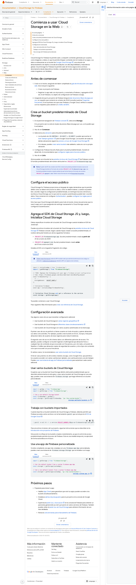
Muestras (29, 553)
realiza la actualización (49, 261)
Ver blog (53, 549)
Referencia (73, 12)
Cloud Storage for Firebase (30, 8)
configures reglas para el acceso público (71, 152)
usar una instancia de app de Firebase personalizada (54, 360)
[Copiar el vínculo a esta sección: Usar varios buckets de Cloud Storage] (75, 368)
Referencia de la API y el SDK (35, 550)
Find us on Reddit (56, 552)
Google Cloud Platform (79, 570)
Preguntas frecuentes (77, 173)
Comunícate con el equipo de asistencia (84, 547)
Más (60, 2)
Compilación (23, 2)
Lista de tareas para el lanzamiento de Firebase (60, 513)
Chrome (57, 570)
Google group (80, 554)
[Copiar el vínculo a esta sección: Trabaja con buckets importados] (69, 408)
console (60, 121)
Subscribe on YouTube (57, 558)
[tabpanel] (62, 277)
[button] (11, 29)
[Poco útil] (92, 17)
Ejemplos (83, 12)
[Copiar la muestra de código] (92, 265)
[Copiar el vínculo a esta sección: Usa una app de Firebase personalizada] (76, 444)
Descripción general (8, 12)
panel (55, 503)
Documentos (49, 2)
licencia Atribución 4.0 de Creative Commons (84, 528)
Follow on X (54, 555)
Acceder (131, 2)
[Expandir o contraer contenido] (43, 32)
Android (49, 570)
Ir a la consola (121, 2)
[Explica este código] (86, 265)
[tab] (36, 253)
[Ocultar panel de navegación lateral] (22, 582)
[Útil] (90, 17)
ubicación (48, 133)
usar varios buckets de (68, 352)
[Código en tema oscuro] (89, 265)
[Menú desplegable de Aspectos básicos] (32, 12)
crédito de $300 (63, 105)
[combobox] (80, 2)
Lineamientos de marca (83, 560)
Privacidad (39, 581)
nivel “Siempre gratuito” (46, 139)
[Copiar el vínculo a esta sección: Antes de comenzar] (59, 79)
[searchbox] (12, 17)
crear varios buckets (59, 144)
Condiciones (30, 581)
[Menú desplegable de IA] (39, 12)
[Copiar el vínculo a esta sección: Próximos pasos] (54, 483)
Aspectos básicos (24, 12)
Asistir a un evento (56, 561)
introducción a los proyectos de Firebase (45, 430)
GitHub (29, 559)
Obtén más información (43, 258)
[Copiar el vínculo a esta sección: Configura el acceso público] (70, 182)
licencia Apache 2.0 (55, 530)
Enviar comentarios (86, 22)
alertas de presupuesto (53, 497)
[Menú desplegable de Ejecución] (41, 2)
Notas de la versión (81, 557)
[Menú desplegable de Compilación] (29, 2)
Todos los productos (52, 573)
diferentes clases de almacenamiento (70, 324)
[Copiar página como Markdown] (67, 27)
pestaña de (65, 159)
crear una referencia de (70, 305)
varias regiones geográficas (67, 321)
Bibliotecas (30, 556)
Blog (112, 2)
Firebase (33, 17)
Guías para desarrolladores (35, 547)
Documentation (9, 8)
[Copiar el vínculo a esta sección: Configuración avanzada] (65, 312)
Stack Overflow (80, 551)
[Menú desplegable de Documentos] (55, 2)
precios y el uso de (73, 141)
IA (36, 12)
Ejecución (36, 2)
